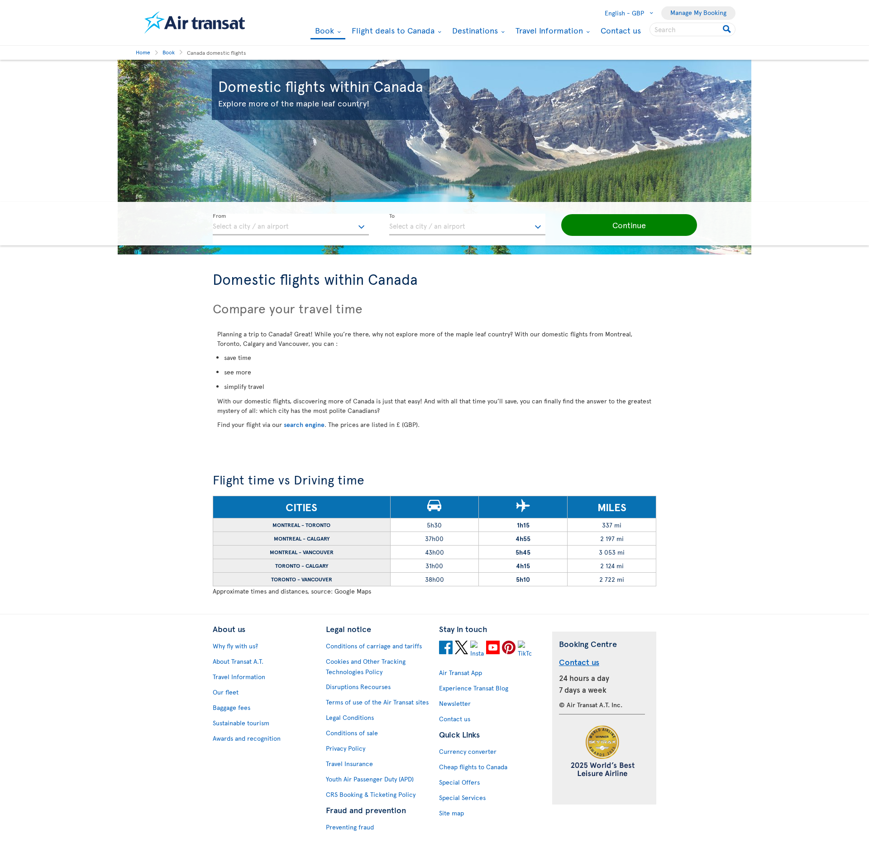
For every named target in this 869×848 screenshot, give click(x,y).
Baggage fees (231, 707)
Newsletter (455, 703)
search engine (304, 424)
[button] (629, 225)
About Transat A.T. (238, 661)
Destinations (474, 30)
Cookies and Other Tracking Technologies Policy (366, 666)
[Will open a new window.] (446, 649)
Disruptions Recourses (358, 686)
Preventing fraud (350, 827)
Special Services (462, 797)
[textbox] (291, 224)
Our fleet (226, 692)
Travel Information (548, 30)
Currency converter (468, 751)
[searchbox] (692, 29)
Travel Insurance (349, 763)
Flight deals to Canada (392, 30)
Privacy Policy (345, 748)
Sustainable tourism (241, 723)
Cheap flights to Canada (473, 766)
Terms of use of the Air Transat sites (377, 702)
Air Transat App (460, 672)
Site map (451, 813)
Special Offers (459, 782)
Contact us (621, 30)
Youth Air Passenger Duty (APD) (370, 779)
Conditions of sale (352, 732)
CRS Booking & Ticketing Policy (370, 794)
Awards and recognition (247, 738)
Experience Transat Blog (473, 688)
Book (323, 31)
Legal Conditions (350, 717)
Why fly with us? (235, 646)
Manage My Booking (698, 12)
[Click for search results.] (727, 29)
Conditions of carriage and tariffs (374, 646)
